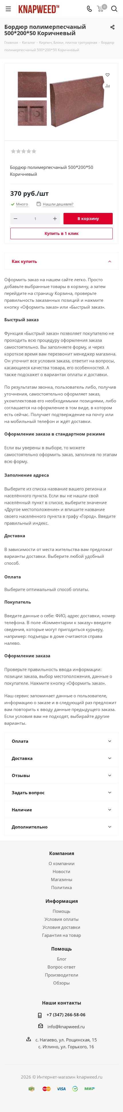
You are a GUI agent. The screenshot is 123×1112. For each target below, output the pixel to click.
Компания (61, 853)
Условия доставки (61, 927)
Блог (61, 959)
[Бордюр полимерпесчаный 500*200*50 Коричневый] (61, 99)
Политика (61, 887)
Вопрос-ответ (61, 967)
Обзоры (61, 983)
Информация (61, 901)
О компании (62, 863)
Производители (61, 975)
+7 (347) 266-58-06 (66, 1014)
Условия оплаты (62, 919)
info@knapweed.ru (66, 1026)
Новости (61, 871)
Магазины (61, 879)
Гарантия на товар (61, 935)
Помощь (61, 911)
